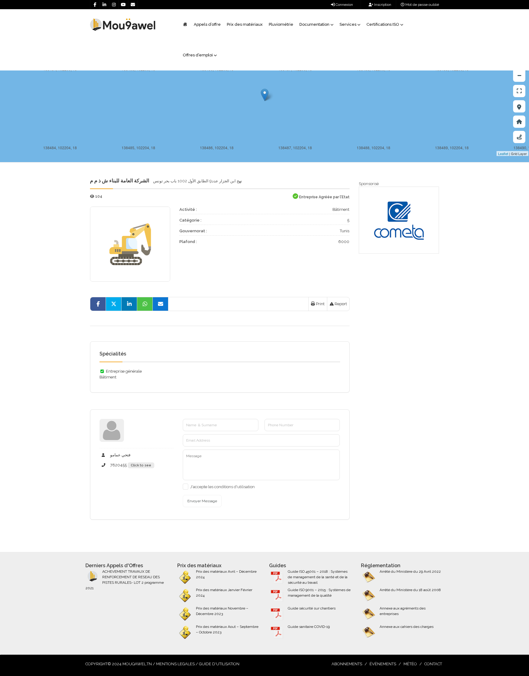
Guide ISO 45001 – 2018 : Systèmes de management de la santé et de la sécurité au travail (317, 577)
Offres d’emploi (198, 55)
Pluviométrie (281, 24)
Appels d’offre (207, 24)
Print (320, 304)
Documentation (314, 24)
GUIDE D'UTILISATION (219, 664)
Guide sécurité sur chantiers (312, 608)
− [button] (519, 75)
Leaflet (503, 153)
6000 (343, 241)
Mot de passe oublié (421, 4)
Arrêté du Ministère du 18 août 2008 (410, 590)
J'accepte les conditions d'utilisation (222, 486)
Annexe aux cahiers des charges (406, 627)
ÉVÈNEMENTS (383, 664)
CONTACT (433, 664)
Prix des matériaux (245, 24)
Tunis (344, 231)
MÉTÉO (410, 664)
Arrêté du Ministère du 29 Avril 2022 (410, 571)
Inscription (382, 4)
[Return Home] (519, 122)
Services (348, 24)
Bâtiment (340, 209)
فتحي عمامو (119, 455)
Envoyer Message (202, 501)
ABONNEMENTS (347, 664)
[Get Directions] (519, 137)
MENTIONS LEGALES (175, 664)
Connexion (344, 4)
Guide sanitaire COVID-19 (309, 627)
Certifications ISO (382, 24)
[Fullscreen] (519, 91)
